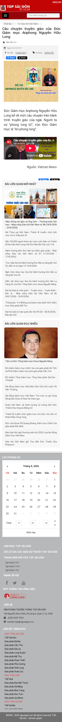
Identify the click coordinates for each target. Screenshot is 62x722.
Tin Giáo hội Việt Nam (27, 24)
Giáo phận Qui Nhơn (14, 698)
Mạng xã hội (11, 575)
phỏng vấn (49, 53)
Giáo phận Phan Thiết (15, 660)
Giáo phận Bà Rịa (12, 641)
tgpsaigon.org (12, 570)
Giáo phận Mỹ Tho (13, 656)
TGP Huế (9, 679)
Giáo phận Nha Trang (14, 690)
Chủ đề (10, 53)
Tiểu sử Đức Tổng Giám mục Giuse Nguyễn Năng (28, 361)
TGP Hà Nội (10, 705)
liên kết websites (14, 629)
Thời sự (7, 24)
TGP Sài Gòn (10, 637)
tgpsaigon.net (12, 562)
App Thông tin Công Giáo (19, 589)
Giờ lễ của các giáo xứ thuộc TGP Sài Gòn (30, 551)
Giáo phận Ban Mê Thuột (16, 683)
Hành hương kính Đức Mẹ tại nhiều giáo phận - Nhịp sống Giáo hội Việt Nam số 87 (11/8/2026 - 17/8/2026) (31, 253)
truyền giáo (20, 53)
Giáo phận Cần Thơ (14, 645)
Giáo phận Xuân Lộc (14, 671)
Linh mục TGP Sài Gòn (17, 546)
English (57, 2)
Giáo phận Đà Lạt (13, 649)
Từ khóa (38, 53)
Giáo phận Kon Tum (14, 694)
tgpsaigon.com (12, 566)
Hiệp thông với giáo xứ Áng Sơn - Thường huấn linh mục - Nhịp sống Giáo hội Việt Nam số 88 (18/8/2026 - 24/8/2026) (31, 224)
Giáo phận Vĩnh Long (14, 668)
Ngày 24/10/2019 (14, 48)
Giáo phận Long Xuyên (15, 653)
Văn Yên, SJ (11, 42)
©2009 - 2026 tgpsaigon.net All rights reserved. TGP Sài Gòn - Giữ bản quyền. (31, 716)
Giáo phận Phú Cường (15, 664)
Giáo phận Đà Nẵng (14, 686)
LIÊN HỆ (8, 604)
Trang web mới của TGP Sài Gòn (24, 557)
